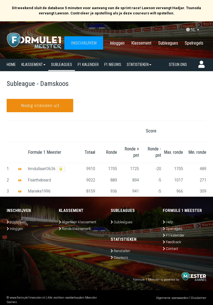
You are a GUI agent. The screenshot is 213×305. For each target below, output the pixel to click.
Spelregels (194, 43)
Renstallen (122, 251)
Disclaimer (198, 298)
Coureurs (121, 257)
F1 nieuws (112, 64)
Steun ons (178, 64)
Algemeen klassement (79, 222)
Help (169, 222)
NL (193, 29)
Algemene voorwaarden (172, 298)
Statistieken (138, 64)
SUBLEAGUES (61, 64)
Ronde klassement (76, 229)
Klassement (141, 43)
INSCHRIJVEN (84, 42)
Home (11, 64)
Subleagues (168, 43)
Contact (172, 249)
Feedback (173, 242)
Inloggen (117, 43)
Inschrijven (18, 222)
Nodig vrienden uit (40, 105)
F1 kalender (88, 64)
